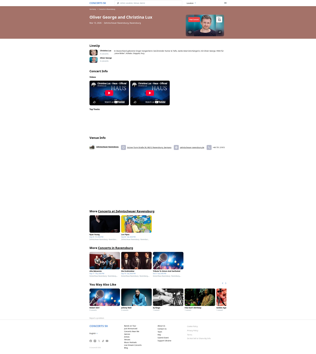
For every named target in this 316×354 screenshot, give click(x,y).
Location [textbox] (190, 3)
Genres (127, 334)
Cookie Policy (192, 326)
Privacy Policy (192, 330)
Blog (126, 348)
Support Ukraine (164, 340)
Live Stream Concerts (133, 345)
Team (160, 332)
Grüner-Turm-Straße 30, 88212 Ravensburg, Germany (149, 147)
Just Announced (130, 328)
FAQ (159, 335)
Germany (92, 9)
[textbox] (94, 333)
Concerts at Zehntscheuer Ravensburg (126, 211)
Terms (189, 335)
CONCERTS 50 (97, 3)
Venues (127, 339)
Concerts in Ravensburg (107, 9)
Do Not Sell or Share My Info (199, 338)
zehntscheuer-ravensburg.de (192, 147)
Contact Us (162, 329)
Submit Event (163, 337)
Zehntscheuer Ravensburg (107, 147)
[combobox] (191, 3)
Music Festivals (130, 342)
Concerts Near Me (131, 331)
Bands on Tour (130, 326)
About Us (161, 326)
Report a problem (96, 318)
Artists (126, 337)
